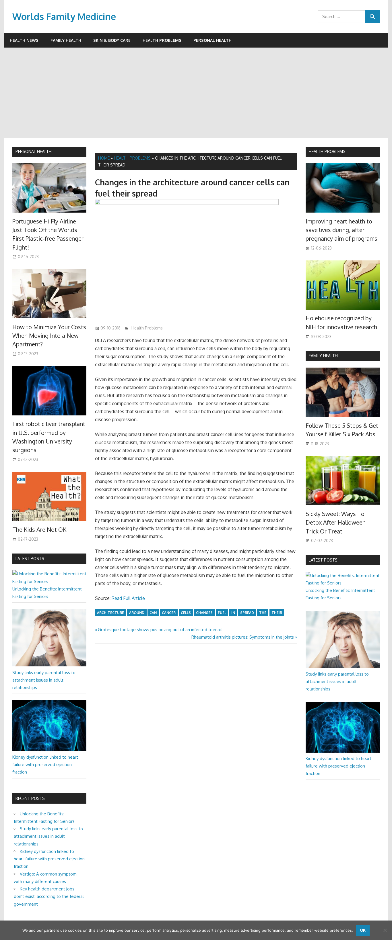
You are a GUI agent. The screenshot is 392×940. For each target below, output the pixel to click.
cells (186, 613)
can (153, 613)
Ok (363, 930)
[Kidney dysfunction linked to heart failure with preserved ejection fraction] (49, 749)
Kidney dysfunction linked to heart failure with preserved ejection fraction (45, 764)
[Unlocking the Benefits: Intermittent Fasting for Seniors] (49, 581)
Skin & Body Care (112, 40)
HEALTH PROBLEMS (327, 151)
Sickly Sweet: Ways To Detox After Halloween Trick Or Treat (336, 522)
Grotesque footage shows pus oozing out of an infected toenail (160, 629)
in (233, 613)
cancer (169, 613)
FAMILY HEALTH (323, 355)
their (276, 613)
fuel (222, 613)
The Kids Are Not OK (39, 529)
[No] (385, 930)
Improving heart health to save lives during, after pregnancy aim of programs (341, 229)
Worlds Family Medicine (64, 16)
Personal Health (212, 40)
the (262, 613)
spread (247, 613)
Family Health (66, 40)
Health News (24, 40)
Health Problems (162, 40)
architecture (110, 613)
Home (104, 158)
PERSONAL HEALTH (33, 151)
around (136, 613)
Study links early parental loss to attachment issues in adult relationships (43, 680)
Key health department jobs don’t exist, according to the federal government (49, 896)
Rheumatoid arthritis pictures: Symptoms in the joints (242, 637)
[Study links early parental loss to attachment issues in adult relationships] (49, 665)
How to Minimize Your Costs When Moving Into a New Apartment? (49, 335)
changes (204, 613)
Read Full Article (128, 598)
